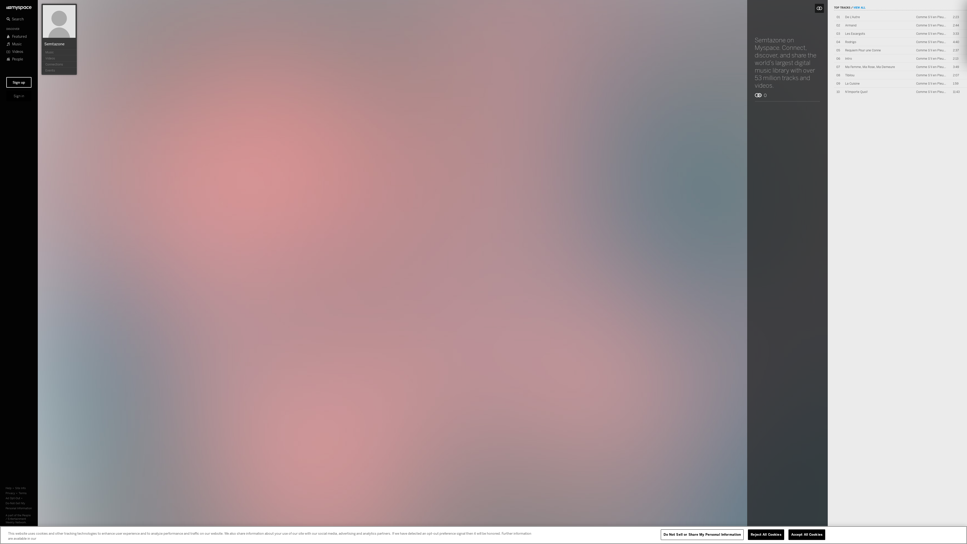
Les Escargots (855, 33)
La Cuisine (852, 83)
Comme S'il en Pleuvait (932, 17)
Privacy (10, 493)
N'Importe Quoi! (856, 92)
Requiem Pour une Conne (863, 50)
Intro (848, 58)
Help (9, 488)
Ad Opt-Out (13, 498)
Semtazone (54, 43)
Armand (850, 25)
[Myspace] (18, 7)
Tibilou (849, 75)
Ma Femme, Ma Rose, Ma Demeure (870, 67)
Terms (23, 493)
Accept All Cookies (806, 534)
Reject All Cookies (766, 534)
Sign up (19, 82)
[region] (483, 535)
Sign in (19, 96)
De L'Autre (852, 17)
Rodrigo (850, 42)
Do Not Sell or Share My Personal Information (702, 534)
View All (859, 7)
